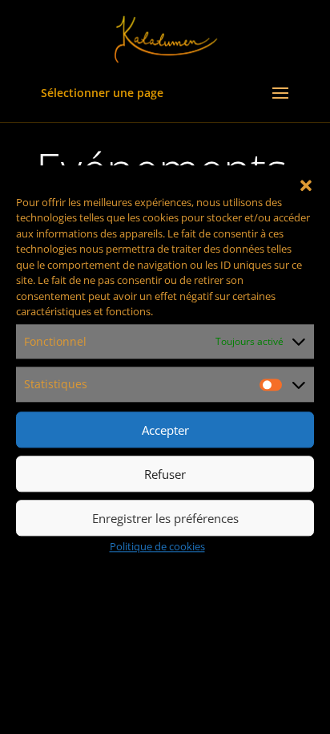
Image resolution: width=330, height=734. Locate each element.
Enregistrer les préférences (165, 518)
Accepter (165, 430)
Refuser (165, 474)
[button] (306, 185)
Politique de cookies (157, 546)
